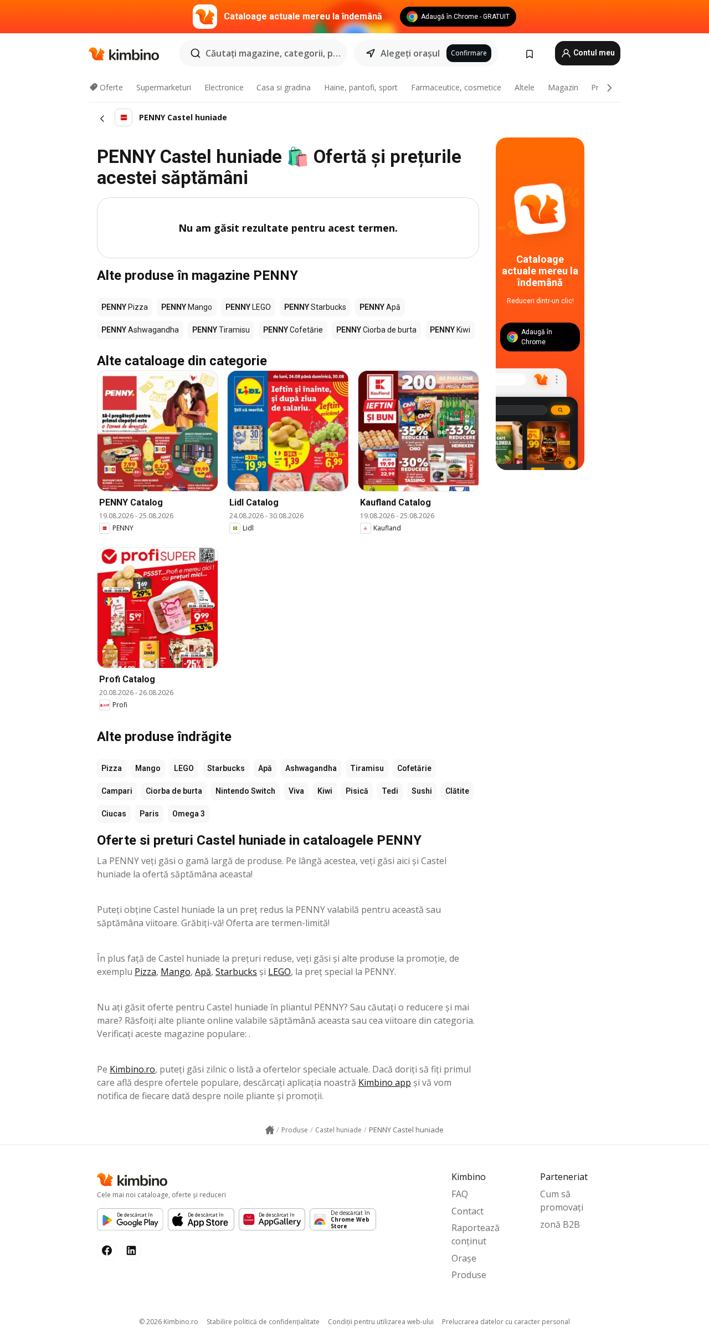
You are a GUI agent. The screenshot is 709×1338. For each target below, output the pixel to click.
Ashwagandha (311, 768)
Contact (467, 1211)
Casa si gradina (283, 87)
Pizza (111, 768)
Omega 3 (188, 813)
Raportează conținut (475, 1234)
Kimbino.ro (132, 1069)
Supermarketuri (163, 87)
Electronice (224, 87)
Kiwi (324, 791)
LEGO (184, 768)
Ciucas (113, 813)
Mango (148, 768)
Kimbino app (384, 1082)
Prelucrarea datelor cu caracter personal (506, 1321)
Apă (265, 768)
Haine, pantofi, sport (361, 87)
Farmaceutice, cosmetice (456, 87)
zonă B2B (560, 1224)
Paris (149, 813)
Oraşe (463, 1258)
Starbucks (226, 768)
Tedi (390, 791)
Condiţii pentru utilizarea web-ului (381, 1321)
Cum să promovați (561, 1200)
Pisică (357, 791)
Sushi (422, 791)
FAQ (459, 1194)
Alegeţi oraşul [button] (410, 53)
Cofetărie (414, 768)
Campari (116, 791)
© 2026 (168, 1321)
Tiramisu (367, 768)
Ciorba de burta (174, 791)
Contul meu (593, 52)
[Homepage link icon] (269, 1130)
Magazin (563, 87)
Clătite (457, 791)
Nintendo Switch (245, 791)
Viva (296, 791)
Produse (468, 1275)
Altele (525, 87)
